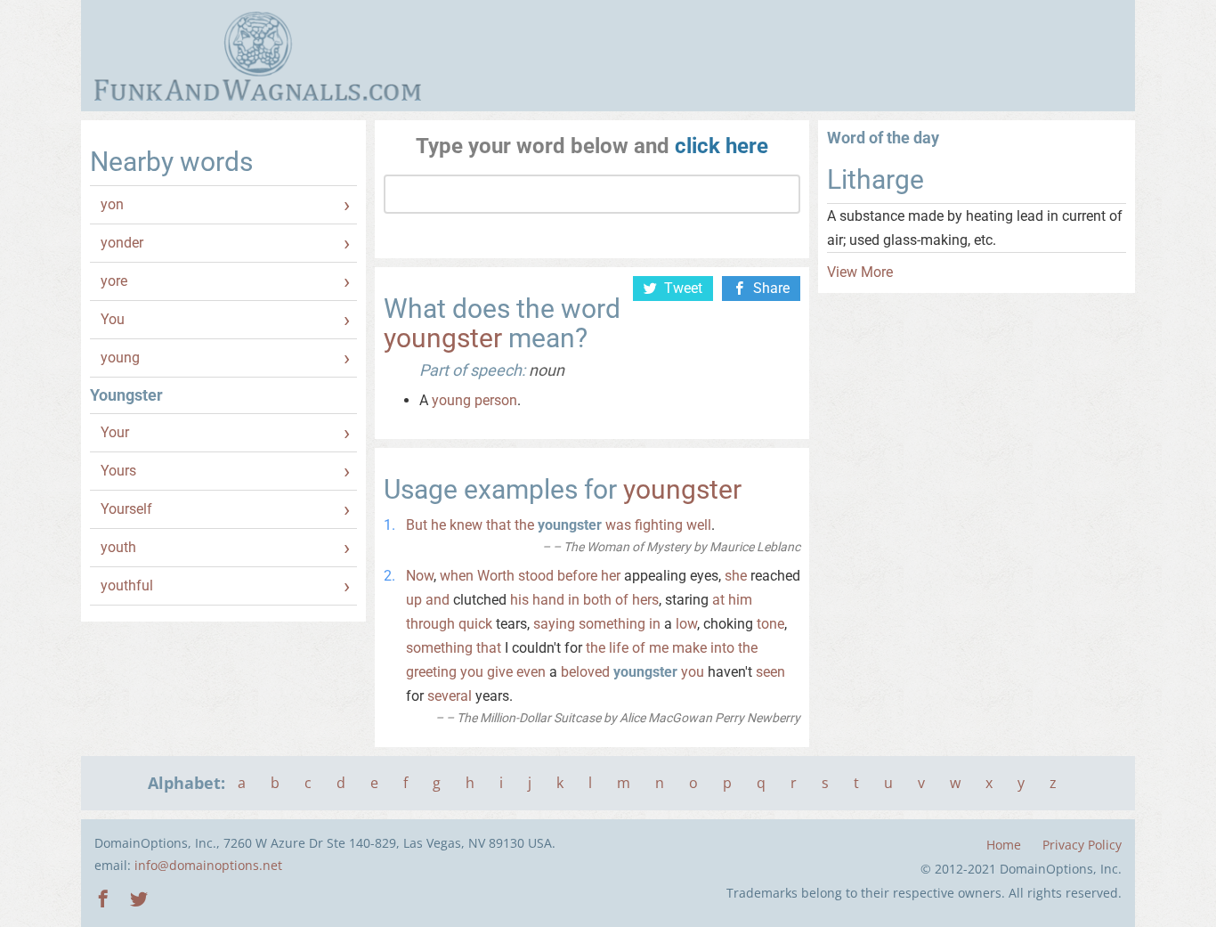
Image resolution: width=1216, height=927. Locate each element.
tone (770, 623)
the (524, 524)
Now (420, 575)
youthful (127, 585)
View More (860, 272)
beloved (585, 671)
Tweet (683, 288)
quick (475, 623)
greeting (431, 671)
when (457, 575)
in (574, 599)
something (612, 623)
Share (771, 288)
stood (536, 575)
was (618, 524)
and (438, 599)
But (416, 524)
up (414, 599)
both (597, 599)
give (500, 671)
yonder (122, 242)
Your (115, 432)
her (610, 575)
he (438, 524)
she (736, 575)
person (495, 400)
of (621, 599)
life (618, 647)
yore (114, 280)
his (519, 599)
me (659, 647)
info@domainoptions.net (208, 865)
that (498, 524)
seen (770, 671)
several (449, 695)
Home (1003, 844)
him (740, 599)
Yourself (126, 508)
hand (548, 599)
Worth (496, 575)
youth (118, 547)
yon (112, 204)
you (471, 671)
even (531, 671)
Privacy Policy (1082, 844)
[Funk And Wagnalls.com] (257, 56)
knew (466, 524)
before (577, 575)
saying (554, 623)
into (722, 647)
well (698, 524)
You (113, 319)
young (120, 357)
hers (645, 599)
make (689, 647)
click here (721, 146)
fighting (659, 524)
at (718, 599)
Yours (118, 470)
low (686, 623)
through (430, 623)
